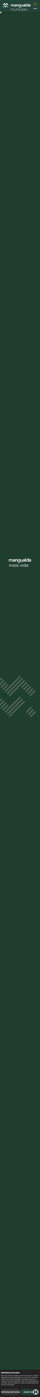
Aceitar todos (29, 1392)
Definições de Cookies (10, 1392)
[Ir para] (12, 7)
